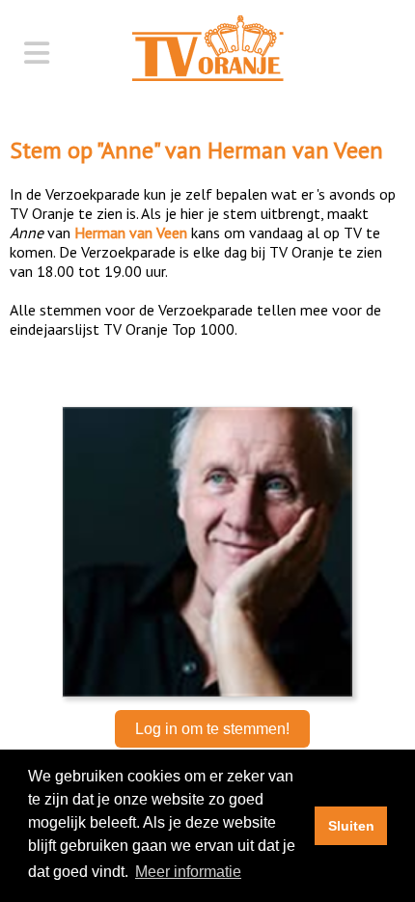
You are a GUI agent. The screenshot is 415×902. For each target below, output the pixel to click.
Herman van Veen (295, 150)
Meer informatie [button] (188, 871)
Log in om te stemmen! (212, 729)
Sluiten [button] (351, 826)
